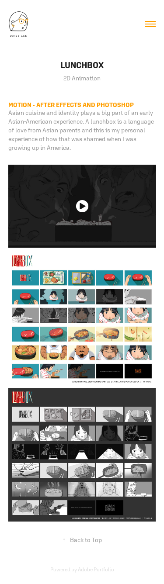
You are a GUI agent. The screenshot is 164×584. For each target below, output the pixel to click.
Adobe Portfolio (96, 570)
